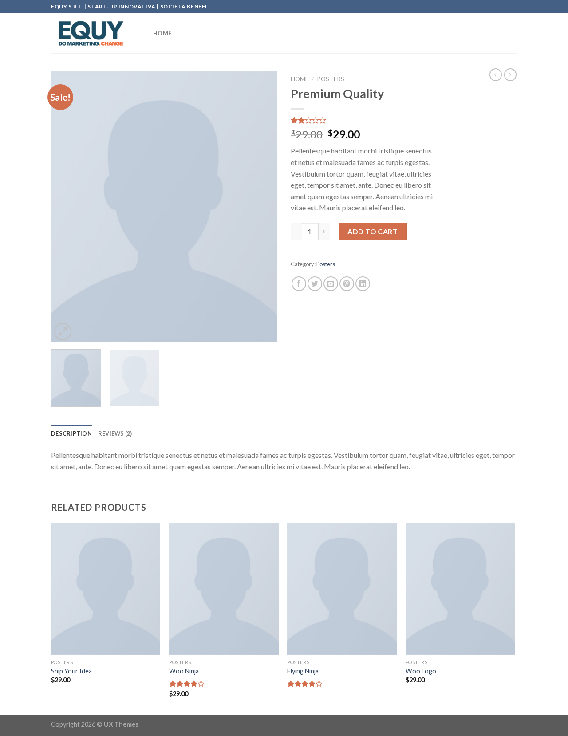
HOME (162, 33)
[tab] (71, 433)
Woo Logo (421, 671)
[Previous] (67, 207)
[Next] (262, 207)
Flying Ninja (303, 671)
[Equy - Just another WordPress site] (95, 33)
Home (299, 79)
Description (71, 433)
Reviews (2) (115, 433)
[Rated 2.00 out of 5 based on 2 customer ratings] (364, 120)
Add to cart (372, 231)
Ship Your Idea (71, 671)
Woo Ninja (184, 671)
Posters (330, 79)
